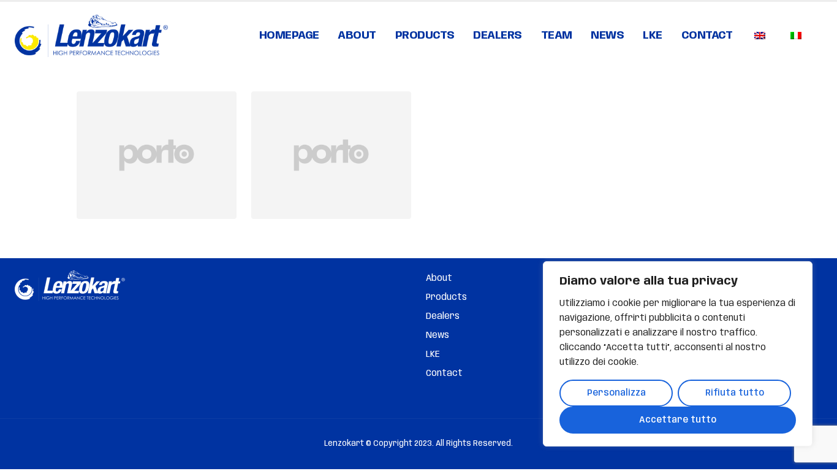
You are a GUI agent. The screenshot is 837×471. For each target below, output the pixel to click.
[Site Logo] (91, 36)
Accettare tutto (677, 420)
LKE (652, 35)
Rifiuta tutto (734, 393)
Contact (707, 35)
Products (425, 35)
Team (556, 35)
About (357, 35)
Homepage (289, 35)
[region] (677, 353)
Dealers (497, 35)
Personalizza (616, 393)
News (607, 35)
